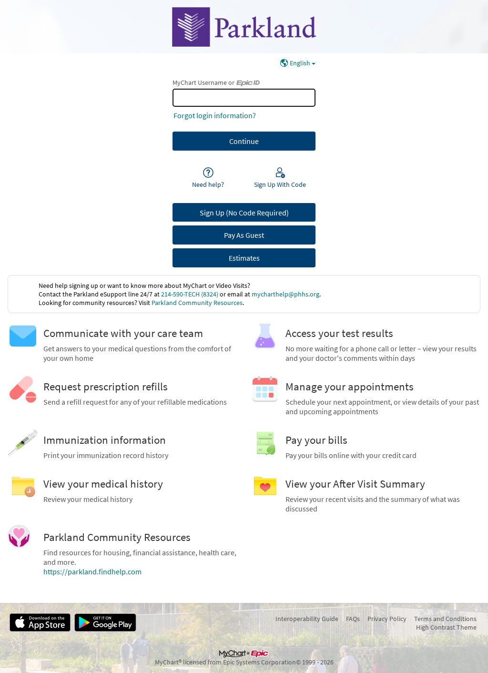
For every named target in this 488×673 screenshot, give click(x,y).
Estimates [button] (244, 258)
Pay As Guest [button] (244, 235)
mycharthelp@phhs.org (285, 294)
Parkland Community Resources (197, 302)
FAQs (353, 618)
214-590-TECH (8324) (189, 294)
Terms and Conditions (445, 618)
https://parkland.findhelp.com (92, 571)
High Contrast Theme (446, 627)
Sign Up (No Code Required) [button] (244, 212)
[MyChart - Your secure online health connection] (243, 27)
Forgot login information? (214, 115)
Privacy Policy (387, 618)
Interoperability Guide (306, 618)
